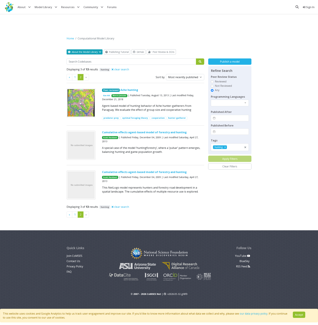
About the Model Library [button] (84, 51)
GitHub (140, 51)
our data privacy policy (253, 313)
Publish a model (230, 61)
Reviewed (220, 81)
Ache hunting (129, 90)
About (22, 7)
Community (90, 7)
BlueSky (244, 261)
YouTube (241, 256)
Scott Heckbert (110, 137)
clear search (121, 69)
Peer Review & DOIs (163, 51)
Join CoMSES (74, 256)
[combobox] (230, 103)
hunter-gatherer (177, 118)
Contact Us (73, 261)
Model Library (43, 7)
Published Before (222, 125)
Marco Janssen (119, 95)
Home (70, 38)
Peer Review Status (224, 76)
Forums (112, 7)
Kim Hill (106, 95)
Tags (214, 140)
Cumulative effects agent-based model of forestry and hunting (144, 132)
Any (217, 90)
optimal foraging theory (135, 118)
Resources (68, 7)
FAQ (69, 272)
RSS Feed (242, 266)
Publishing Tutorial (118, 51)
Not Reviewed (223, 85)
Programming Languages (228, 96)
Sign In (310, 7)
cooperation (158, 118)
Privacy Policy (75, 266)
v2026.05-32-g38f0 (177, 294)
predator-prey (111, 118)
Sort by (160, 77)
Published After (221, 112)
